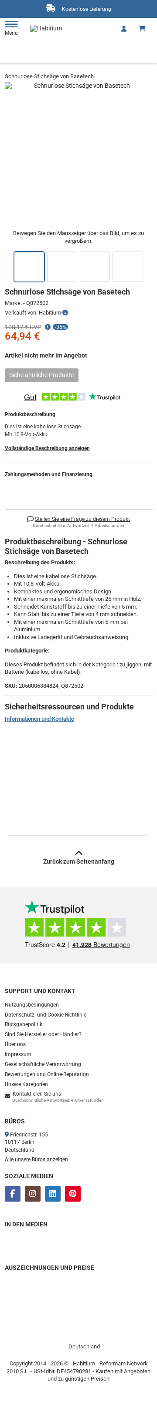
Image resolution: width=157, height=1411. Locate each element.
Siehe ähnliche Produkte (41, 374)
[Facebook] (12, 1194)
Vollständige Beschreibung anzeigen (47, 448)
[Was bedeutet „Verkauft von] (65, 313)
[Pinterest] (73, 1194)
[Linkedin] (53, 1194)
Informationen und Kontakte (39, 718)
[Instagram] (33, 1194)
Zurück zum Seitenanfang (78, 861)
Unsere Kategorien (26, 1084)
